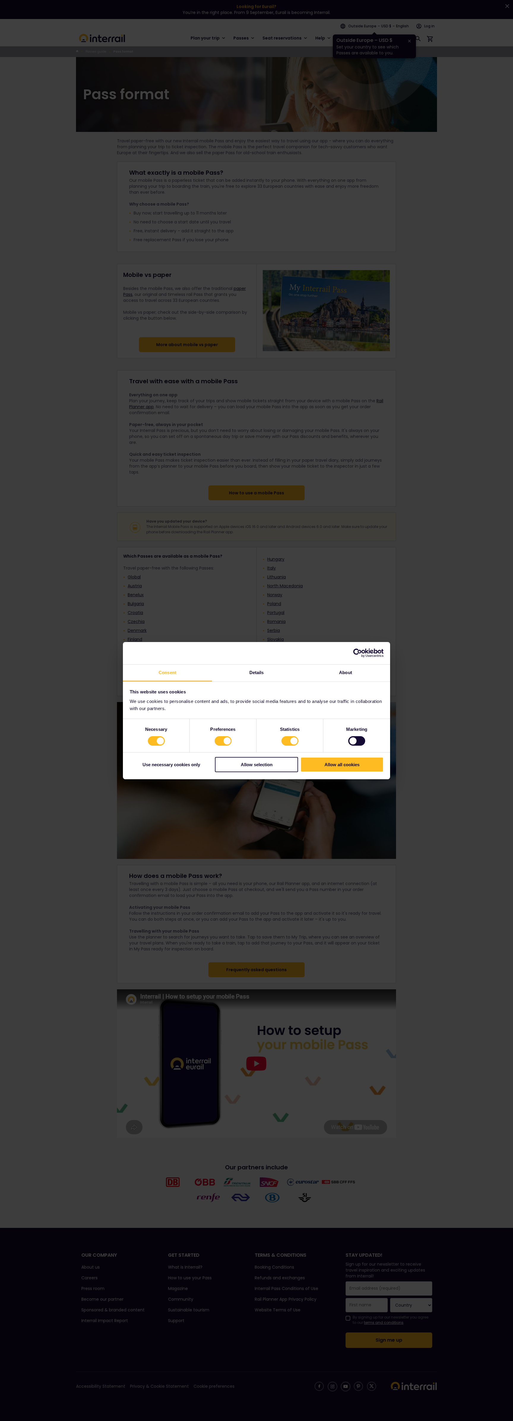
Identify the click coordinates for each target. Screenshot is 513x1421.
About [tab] (345, 672)
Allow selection (257, 764)
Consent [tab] (167, 672)
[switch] (223, 741)
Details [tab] (256, 672)
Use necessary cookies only (171, 764)
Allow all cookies (342, 764)
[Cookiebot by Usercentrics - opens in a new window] (358, 653)
